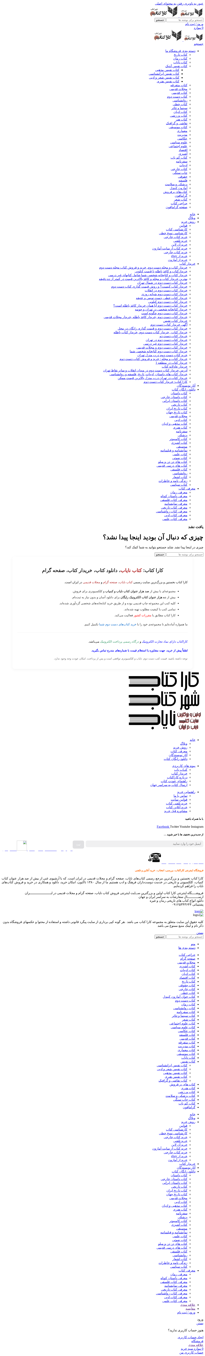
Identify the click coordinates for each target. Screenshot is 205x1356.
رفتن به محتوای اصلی (169, 3)
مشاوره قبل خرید (175, 811)
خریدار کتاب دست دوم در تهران (166, 340)
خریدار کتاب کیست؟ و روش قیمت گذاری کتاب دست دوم (149, 286)
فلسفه (183, 180)
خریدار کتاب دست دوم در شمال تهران (162, 282)
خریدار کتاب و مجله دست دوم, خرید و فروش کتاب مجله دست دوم (143, 267)
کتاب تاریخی (179, 404)
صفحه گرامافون (176, 207)
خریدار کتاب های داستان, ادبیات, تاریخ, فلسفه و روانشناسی (148, 374)
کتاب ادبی (180, 420)
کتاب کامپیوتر (178, 439)
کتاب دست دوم (177, 96)
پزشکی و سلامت (176, 184)
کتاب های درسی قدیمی (172, 465)
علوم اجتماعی (178, 146)
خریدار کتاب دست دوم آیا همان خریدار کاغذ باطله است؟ (150, 305)
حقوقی (182, 176)
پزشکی (182, 435)
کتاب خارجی (179, 169)
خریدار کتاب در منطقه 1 (171, 362)
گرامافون (181, 195)
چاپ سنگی (180, 172)
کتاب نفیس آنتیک (176, 66)
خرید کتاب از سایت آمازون (169, 248)
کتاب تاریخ (180, 54)
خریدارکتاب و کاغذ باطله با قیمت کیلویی (161, 271)
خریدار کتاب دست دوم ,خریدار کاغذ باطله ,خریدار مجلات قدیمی (145, 317)
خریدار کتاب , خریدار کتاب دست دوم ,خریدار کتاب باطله (150, 332)
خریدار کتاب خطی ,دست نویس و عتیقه (161, 298)
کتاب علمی (180, 454)
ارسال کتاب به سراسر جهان (168, 785)
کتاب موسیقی (178, 127)
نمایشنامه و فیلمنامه (173, 450)
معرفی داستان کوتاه (174, 496)
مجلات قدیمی (178, 89)
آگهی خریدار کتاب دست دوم (168, 324)
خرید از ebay (179, 256)
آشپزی (183, 153)
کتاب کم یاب (179, 157)
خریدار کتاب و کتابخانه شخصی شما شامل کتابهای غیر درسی (147, 275)
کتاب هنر (181, 119)
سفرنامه (181, 161)
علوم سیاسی (178, 142)
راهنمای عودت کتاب (174, 781)
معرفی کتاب (179, 751)
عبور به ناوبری (193, 3)
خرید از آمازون (177, 260)
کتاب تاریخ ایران (176, 408)
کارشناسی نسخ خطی (173, 233)
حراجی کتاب (179, 203)
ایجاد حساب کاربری (190, 1337)
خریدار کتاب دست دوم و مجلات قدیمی (161, 347)
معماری (182, 131)
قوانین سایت (179, 799)
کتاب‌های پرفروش (175, 192)
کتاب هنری (180, 427)
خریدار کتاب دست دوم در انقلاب (166, 290)
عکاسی (182, 138)
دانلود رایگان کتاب (175, 759)
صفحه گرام (110, 582)
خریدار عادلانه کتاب (174, 366)
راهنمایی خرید (186, 792)
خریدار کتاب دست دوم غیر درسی (165, 343)
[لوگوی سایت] (191, 16)
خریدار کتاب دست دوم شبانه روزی (164, 294)
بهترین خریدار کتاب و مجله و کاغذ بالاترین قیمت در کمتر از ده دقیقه (143, 279)
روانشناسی (180, 100)
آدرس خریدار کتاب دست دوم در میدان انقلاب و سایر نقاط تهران (145, 370)
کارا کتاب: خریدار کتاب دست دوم (165, 381)
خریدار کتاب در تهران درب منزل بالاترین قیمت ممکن (152, 378)
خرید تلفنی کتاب (176, 803)
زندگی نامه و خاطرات (173, 481)
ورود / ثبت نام (186, 1312)
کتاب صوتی (179, 458)
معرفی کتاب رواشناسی (171, 511)
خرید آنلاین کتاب (176, 807)
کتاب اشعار (179, 477)
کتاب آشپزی (179, 442)
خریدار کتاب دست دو (173, 336)
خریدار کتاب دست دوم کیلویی (167, 301)
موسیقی (181, 446)
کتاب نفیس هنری (168, 81)
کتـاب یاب (180, 769)
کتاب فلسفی (178, 469)
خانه (192, 739)
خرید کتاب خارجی (175, 237)
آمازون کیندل (178, 188)
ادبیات (183, 165)
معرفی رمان (178, 492)
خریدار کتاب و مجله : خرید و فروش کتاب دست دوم (153, 359)
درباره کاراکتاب (177, 777)
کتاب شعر (180, 199)
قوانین (183, 225)
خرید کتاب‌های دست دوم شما (117, 624)
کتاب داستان (179, 393)
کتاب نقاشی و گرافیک (173, 1080)
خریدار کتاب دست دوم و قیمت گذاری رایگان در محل (152, 328)
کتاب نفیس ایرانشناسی (164, 73)
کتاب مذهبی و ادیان (174, 423)
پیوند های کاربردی (183, 766)
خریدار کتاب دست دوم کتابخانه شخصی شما (158, 351)
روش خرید (180, 747)
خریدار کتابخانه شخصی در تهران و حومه (161, 309)
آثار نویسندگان (178, 755)
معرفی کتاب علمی (174, 519)
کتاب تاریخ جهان (176, 412)
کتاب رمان (180, 58)
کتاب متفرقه (178, 85)
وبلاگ (183, 743)
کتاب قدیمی (179, 92)
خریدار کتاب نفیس (175, 321)
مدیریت (182, 134)
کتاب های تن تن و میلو (172, 461)
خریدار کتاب (179, 773)
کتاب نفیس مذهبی (167, 70)
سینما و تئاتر (179, 108)
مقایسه (190, 1308)
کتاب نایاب (180, 62)
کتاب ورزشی (178, 115)
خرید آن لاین (179, 244)
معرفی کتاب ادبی (175, 515)
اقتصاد (183, 150)
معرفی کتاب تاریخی (174, 507)
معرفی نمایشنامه (175, 503)
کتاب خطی (180, 104)
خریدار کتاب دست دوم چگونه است (164, 313)
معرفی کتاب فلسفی (173, 500)
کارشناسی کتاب (176, 229)
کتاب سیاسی (178, 484)
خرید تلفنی (180, 240)
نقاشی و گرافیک (176, 123)
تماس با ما (180, 795)
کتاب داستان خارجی (174, 397)
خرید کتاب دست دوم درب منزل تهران (162, 355)
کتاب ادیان (180, 112)
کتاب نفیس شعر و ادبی (164, 77)
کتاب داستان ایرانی (174, 401)
